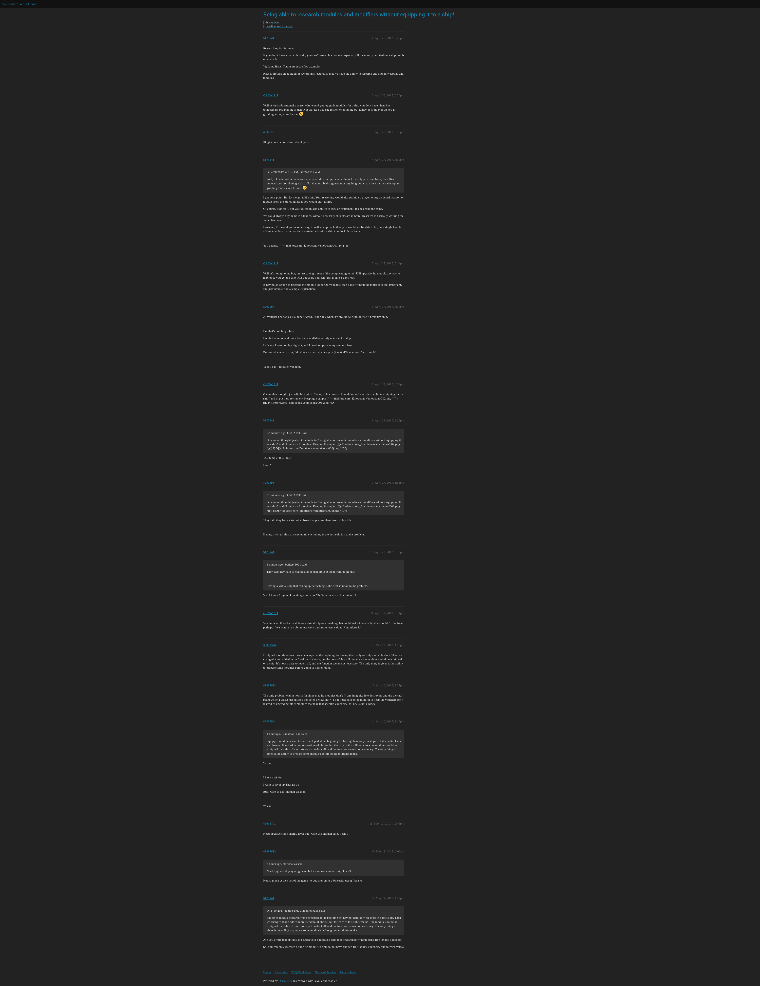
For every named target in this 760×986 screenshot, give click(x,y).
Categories (281, 972)
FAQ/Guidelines (301, 972)
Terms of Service (325, 972)
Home (267, 972)
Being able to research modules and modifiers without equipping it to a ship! (358, 14)
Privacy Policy (348, 972)
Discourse (285, 980)
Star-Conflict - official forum (19, 4)
